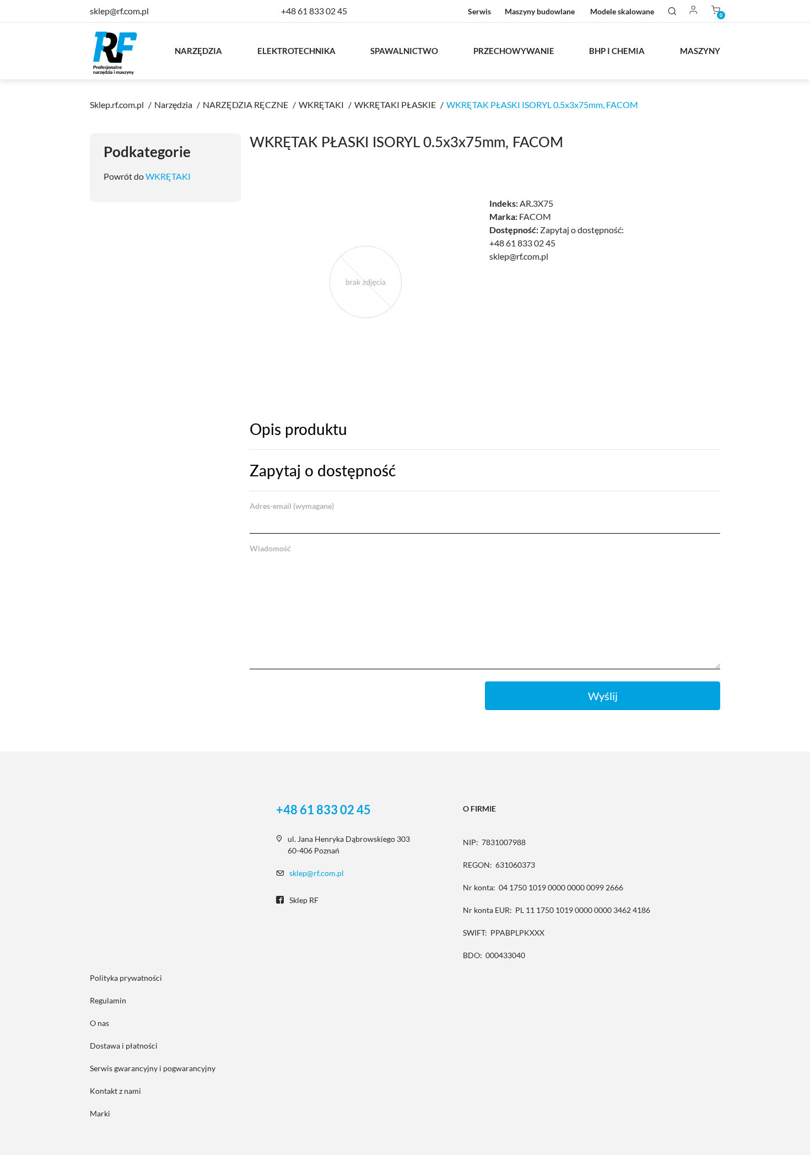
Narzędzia (198, 51)
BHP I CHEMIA (617, 51)
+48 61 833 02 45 (314, 11)
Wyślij (603, 695)
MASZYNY (700, 51)
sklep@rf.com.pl (316, 873)
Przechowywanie (513, 51)
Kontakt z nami (115, 1090)
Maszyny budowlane (540, 11)
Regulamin (108, 1000)
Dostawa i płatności (124, 1045)
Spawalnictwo (404, 51)
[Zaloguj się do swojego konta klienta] (693, 11)
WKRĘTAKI (168, 176)
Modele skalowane (622, 11)
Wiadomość (270, 548)
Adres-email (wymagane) (292, 506)
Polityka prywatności (126, 977)
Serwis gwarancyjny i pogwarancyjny (152, 1068)
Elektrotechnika (296, 51)
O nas (99, 1023)
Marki (100, 1113)
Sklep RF (303, 900)
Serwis (479, 11)
